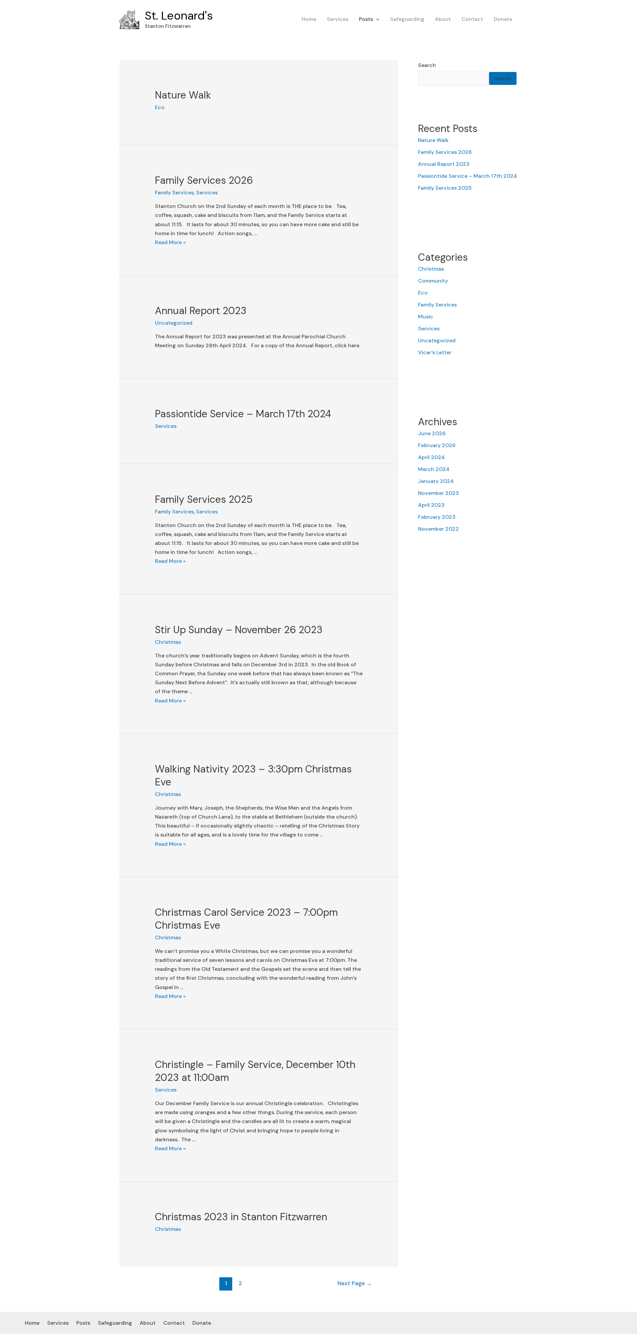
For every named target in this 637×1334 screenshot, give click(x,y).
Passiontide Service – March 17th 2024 (243, 413)
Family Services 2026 (204, 180)
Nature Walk (183, 95)
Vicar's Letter (435, 352)
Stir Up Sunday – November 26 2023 (238, 629)
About (443, 19)
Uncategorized (173, 322)
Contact (472, 19)
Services (337, 19)
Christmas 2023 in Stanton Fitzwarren (241, 1216)
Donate (503, 19)
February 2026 (437, 445)
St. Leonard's (179, 15)
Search (427, 65)
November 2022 (438, 528)
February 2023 (437, 516)
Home (309, 19)
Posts (366, 19)
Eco (160, 107)
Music (425, 316)
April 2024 (431, 457)
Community (433, 280)
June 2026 (432, 433)
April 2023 (431, 504)
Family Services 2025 (203, 499)
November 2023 (438, 493)
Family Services (174, 192)
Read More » (170, 242)
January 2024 (436, 481)
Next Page (354, 1283)
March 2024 (434, 469)
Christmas (168, 641)
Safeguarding (407, 19)
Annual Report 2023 (201, 310)
